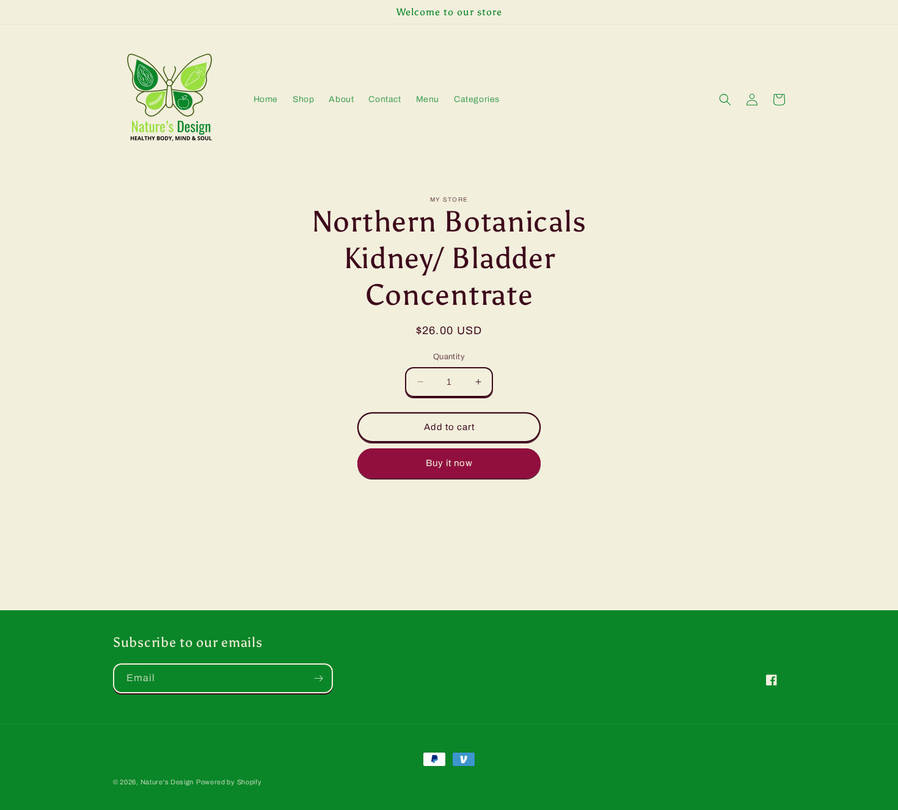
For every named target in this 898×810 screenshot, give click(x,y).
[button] (725, 99)
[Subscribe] (318, 678)
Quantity (449, 356)
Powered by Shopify (229, 782)
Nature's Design (167, 782)
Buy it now (449, 463)
